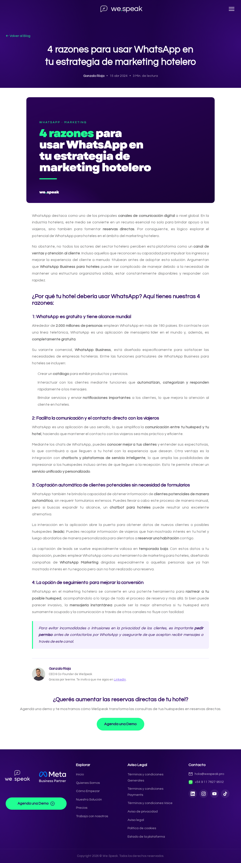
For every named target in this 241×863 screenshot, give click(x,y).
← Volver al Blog (18, 36)
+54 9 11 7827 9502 (209, 782)
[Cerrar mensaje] (212, 849)
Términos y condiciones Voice (150, 803)
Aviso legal (136, 820)
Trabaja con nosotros (92, 816)
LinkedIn (120, 679)
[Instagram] (203, 793)
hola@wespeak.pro (209, 774)
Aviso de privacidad (143, 811)
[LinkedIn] (193, 793)
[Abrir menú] (231, 9)
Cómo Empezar (88, 791)
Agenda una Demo (120, 724)
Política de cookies (142, 828)
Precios (81, 807)
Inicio (80, 774)
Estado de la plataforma (146, 836)
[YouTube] (214, 793)
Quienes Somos (88, 783)
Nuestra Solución (89, 799)
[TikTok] (225, 793)
